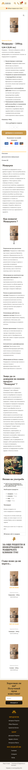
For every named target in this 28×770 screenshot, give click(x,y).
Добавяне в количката (14, 133)
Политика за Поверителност (18, 763)
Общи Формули (13, 724)
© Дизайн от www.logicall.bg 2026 (14, 768)
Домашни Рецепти (14, 735)
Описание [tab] (5, 153)
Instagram (14, 754)
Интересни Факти (14, 742)
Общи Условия (6, 763)
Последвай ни (14, 747)
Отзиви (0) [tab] (5, 160)
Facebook (13, 750)
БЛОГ (14, 732)
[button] (25, 3)
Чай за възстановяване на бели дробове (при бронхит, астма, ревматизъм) (13, 485)
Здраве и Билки (13, 739)
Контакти (13, 765)
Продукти (14, 717)
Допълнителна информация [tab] (10, 157)
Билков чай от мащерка (12, 534)
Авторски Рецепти (14, 720)
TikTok (13, 757)
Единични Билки (7, 40)
